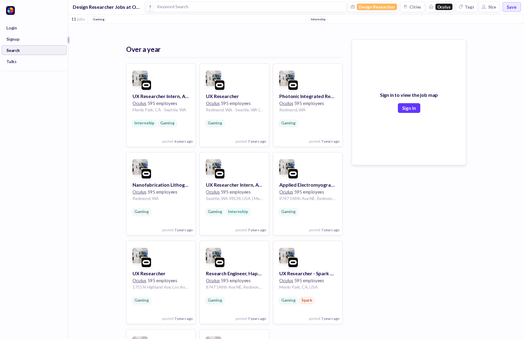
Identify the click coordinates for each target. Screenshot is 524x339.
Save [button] (512, 7)
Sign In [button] (409, 108)
